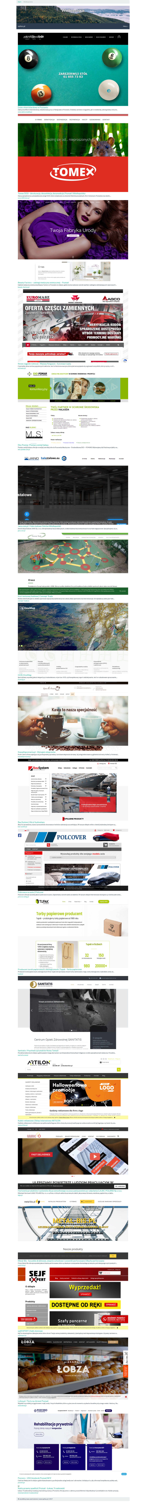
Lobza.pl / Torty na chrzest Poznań (33, 1401)
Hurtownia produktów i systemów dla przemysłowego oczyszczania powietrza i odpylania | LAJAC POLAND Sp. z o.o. (70, 1190)
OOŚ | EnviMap (24, 675)
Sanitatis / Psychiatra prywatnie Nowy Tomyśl (38, 1050)
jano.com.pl (21, 531)
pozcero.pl (21, 1482)
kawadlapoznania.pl (24, 756)
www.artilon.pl (22, 1125)
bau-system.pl (22, 827)
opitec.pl (21, 26)
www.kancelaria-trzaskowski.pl (28, 1493)
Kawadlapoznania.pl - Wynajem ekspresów (36, 752)
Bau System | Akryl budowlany (31, 822)
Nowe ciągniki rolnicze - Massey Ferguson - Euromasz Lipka (44, 363)
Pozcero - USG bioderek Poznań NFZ (34, 1478)
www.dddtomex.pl (23, 198)
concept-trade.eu (23, 601)
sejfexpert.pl (22, 1335)
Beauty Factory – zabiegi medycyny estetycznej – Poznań (43, 282)
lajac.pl (20, 1195)
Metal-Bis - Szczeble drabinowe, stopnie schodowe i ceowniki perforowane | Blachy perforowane (61, 1261)
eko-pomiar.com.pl (24, 449)
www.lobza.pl (22, 1405)
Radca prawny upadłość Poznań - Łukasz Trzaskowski (41, 1488)
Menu (125, 26)
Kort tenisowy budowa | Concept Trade (35, 596)
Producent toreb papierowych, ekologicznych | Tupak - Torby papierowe (50, 969)
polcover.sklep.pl (23, 897)
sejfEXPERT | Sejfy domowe (30, 1331)
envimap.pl (21, 679)
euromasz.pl (22, 368)
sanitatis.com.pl (23, 1055)
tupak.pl (20, 974)
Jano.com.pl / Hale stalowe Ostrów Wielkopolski (39, 526)
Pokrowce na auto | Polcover (31, 892)
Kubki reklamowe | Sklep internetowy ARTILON (39, 1120)
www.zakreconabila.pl (25, 112)
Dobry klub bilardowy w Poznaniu (33, 107)
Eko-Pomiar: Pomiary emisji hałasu (33, 445)
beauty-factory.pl (23, 287)
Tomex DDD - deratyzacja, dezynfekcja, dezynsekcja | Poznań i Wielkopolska (51, 193)
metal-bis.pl (22, 1265)
